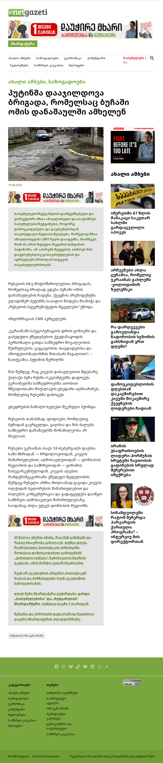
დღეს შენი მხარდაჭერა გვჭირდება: (46, 593)
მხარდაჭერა (23, 43)
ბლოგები (76, 65)
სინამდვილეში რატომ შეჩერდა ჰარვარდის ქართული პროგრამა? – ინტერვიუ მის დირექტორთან (128, 527)
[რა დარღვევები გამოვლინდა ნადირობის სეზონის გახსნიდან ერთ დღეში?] (133, 310)
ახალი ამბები (19, 58)
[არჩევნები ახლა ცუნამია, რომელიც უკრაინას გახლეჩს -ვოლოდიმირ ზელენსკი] (133, 253)
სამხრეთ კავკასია (48, 65)
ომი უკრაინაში (58, 708)
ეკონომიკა (73, 58)
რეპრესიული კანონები (56, 716)
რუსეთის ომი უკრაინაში (27, 635)
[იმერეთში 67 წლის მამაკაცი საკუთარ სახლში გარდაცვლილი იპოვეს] (133, 196)
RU (125, 62)
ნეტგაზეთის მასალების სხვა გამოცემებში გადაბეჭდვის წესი (112, 756)
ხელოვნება (19, 65)
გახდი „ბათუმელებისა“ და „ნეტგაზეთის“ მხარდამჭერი (52, 598)
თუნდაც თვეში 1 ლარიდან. (65, 603)
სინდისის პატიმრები (62, 693)
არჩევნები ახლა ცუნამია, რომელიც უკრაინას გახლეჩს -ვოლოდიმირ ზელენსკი (131, 279)
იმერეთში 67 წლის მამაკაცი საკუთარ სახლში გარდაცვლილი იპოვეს (130, 222)
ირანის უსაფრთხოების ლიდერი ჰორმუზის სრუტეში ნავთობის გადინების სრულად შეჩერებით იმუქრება (132, 460)
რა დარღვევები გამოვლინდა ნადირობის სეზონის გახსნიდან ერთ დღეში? (133, 336)
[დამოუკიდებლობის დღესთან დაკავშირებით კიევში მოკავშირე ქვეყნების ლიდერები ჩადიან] (133, 368)
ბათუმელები (133, 58)
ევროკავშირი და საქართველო (59, 726)
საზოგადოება (47, 58)
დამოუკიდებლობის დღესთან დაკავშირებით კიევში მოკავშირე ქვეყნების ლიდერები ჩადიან (132, 396)
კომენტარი (96, 58)
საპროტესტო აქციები (56, 700)
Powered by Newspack (45, 756)
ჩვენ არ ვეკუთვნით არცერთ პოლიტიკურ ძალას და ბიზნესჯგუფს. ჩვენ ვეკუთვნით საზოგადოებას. (50, 578)
